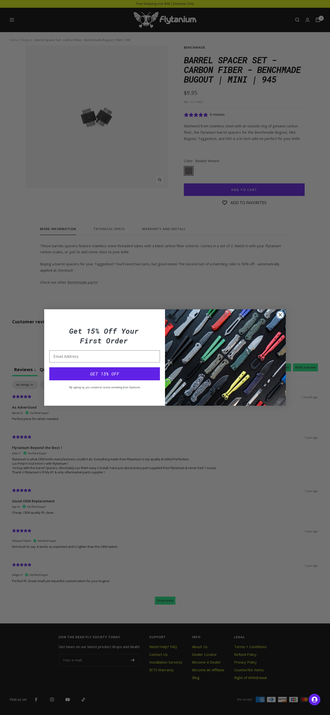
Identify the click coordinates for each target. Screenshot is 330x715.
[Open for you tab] (314, 699)
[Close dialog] (280, 314)
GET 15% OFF (104, 374)
